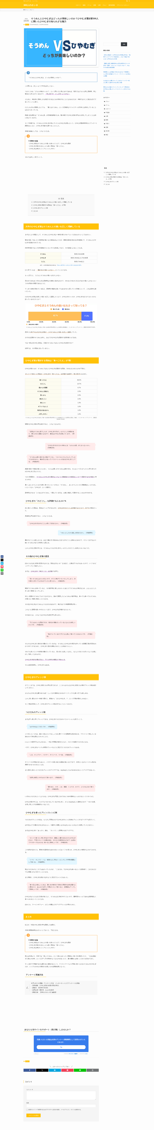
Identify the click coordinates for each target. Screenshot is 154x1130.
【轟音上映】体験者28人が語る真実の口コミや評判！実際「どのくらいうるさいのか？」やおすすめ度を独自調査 (116, 65)
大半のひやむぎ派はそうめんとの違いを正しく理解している (53, 202)
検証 (107, 134)
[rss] (127, 1)
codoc (86, 1053)
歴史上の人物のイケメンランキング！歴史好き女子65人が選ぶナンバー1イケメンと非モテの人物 (116, 89)
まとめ (36, 211)
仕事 (107, 116)
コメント (29, 1089)
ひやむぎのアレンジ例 (41, 208)
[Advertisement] (61, 176)
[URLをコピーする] (93, 1070)
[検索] (129, 1)
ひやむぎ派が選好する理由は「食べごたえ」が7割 (50, 205)
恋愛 (107, 127)
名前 (27, 1103)
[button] (30, 1070)
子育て (107, 123)
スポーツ (108, 109)
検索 (124, 44)
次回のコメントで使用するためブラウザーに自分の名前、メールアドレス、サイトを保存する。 (55, 1109)
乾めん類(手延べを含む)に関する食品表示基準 (69, 265)
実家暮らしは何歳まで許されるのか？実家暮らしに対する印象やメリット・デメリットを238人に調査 (116, 74)
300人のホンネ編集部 (73, 1053)
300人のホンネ (31, 5)
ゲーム (107, 105)
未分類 (107, 131)
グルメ (27, 24)
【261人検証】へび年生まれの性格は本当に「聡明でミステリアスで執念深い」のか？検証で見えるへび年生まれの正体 (116, 57)
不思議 (107, 112)
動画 (107, 120)
